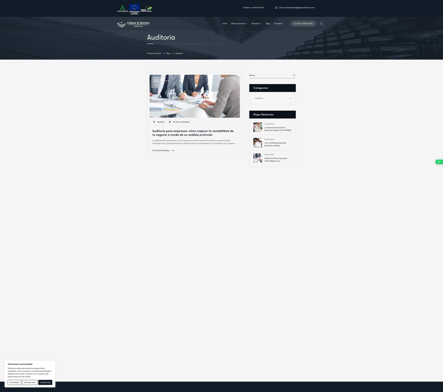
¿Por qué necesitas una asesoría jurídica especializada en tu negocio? (277, 145)
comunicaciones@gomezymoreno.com (299, 8)
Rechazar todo (29, 382)
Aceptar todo (45, 382)
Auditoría (160, 122)
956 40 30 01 (259, 8)
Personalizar (14, 382)
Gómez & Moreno (154, 53)
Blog (168, 53)
